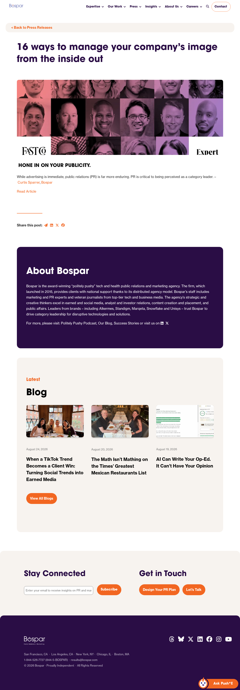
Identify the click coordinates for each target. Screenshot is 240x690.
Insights (151, 6)
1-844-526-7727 (34, 660)
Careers (192, 6)
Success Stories (126, 323)
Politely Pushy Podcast (78, 323)
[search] (207, 6)
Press (134, 6)
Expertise (93, 6)
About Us (172, 6)
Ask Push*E (223, 683)
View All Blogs (41, 498)
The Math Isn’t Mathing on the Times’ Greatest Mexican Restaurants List (119, 466)
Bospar (46, 182)
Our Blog (105, 323)
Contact (220, 6)
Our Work (115, 6)
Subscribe (109, 589)
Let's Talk (194, 589)
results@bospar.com (84, 660)
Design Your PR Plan (159, 589)
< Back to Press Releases (31, 27)
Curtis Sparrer (28, 182)
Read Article (26, 191)
